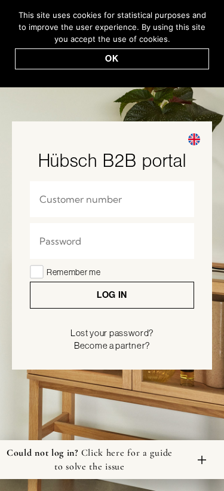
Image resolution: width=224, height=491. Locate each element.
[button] (194, 139)
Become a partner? (112, 345)
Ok (111, 58)
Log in (112, 294)
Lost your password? (112, 332)
